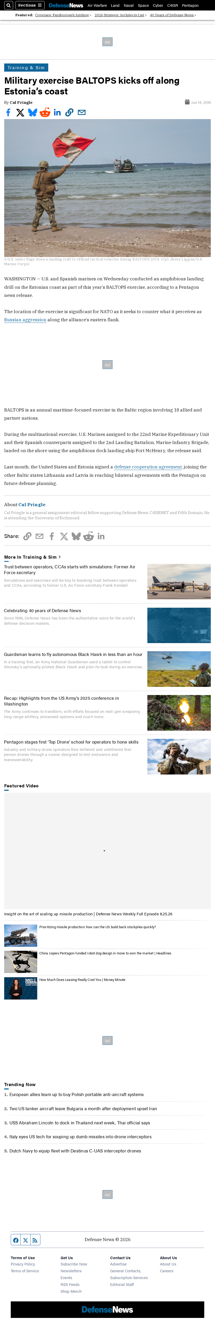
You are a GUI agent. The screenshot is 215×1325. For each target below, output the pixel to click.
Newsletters (71, 1270)
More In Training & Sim (30, 557)
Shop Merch (71, 1291)
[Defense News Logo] (66, 5)
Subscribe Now (74, 1264)
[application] (107, 851)
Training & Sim (26, 67)
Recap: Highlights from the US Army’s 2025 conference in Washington (61, 700)
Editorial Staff (122, 1284)
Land (115, 5)
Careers (166, 1270)
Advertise (118, 1264)
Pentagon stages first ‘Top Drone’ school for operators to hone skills (71, 741)
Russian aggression (25, 320)
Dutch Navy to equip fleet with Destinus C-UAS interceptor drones (75, 1150)
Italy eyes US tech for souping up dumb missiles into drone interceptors (80, 1136)
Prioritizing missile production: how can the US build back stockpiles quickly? (97, 926)
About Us (168, 1264)
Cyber (158, 5)
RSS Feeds (70, 1284)
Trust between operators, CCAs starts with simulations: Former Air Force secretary (69, 569)
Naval (129, 5)
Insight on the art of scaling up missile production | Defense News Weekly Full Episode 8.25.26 (88, 913)
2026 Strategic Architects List (119, 15)
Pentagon (190, 5)
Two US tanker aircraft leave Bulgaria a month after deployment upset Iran (83, 1108)
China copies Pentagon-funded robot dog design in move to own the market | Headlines (105, 952)
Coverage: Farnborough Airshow (62, 15)
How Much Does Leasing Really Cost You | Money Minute (82, 979)
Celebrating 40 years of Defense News (42, 610)
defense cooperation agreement (148, 467)
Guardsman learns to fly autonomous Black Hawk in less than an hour (73, 654)
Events (66, 1277)
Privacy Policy (23, 1264)
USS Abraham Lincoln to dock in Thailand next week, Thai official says (79, 1122)
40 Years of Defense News (172, 15)
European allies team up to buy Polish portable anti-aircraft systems (76, 1094)
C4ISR (172, 5)
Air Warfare (97, 5)
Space (143, 5)
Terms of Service (25, 1270)
